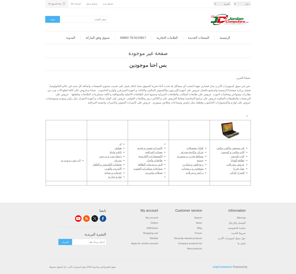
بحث (52, 19)
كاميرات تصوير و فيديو (150, 148)
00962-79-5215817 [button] (133, 37)
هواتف (118, 148)
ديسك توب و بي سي (110, 156)
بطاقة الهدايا (237, 160)
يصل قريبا (238, 168)
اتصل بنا (242, 243)
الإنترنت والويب (113, 168)
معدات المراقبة (154, 152)
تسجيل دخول (91, 4)
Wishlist (154, 238)
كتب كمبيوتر (237, 156)
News (199, 222)
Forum (198, 233)
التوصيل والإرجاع (237, 222)
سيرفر (118, 160)
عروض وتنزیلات (235, 164)
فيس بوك (103, 218)
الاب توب (173, 90)
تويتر (94, 218)
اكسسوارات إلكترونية (150, 156)
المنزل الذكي (237, 172)
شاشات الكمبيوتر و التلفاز (107, 164)
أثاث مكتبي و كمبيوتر (232, 152)
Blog (199, 228)
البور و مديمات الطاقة (150, 164)
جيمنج (200, 160)
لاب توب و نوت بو (71, 160)
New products (194, 248)
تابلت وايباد (115, 152)
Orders (154, 222)
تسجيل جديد (108, 4)
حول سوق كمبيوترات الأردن (232, 238)
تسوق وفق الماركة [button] (98, 37)
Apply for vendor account (144, 243)
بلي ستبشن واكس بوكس (230, 148)
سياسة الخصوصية (237, 228)
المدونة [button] (70, 37)
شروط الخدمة (238, 233)
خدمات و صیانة (113, 172)
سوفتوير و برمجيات (193, 168)
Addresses (152, 228)
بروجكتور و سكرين (193, 164)
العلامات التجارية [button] (167, 37)
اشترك (65, 242)
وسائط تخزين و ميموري (190, 156)
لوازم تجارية (115, 176)
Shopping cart (150, 233)
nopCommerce (222, 266)
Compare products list (190, 243)
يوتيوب (78, 218)
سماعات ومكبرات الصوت (148, 168)
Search (198, 217)
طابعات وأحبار (154, 160)
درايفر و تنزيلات (195, 172)
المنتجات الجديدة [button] (198, 37)
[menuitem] (224, 37)
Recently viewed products (188, 238)
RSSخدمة (86, 218)
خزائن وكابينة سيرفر (192, 152)
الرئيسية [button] (225, 37)
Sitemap (241, 217)
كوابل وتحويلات (195, 148)
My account (152, 217)
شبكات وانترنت (154, 172)
